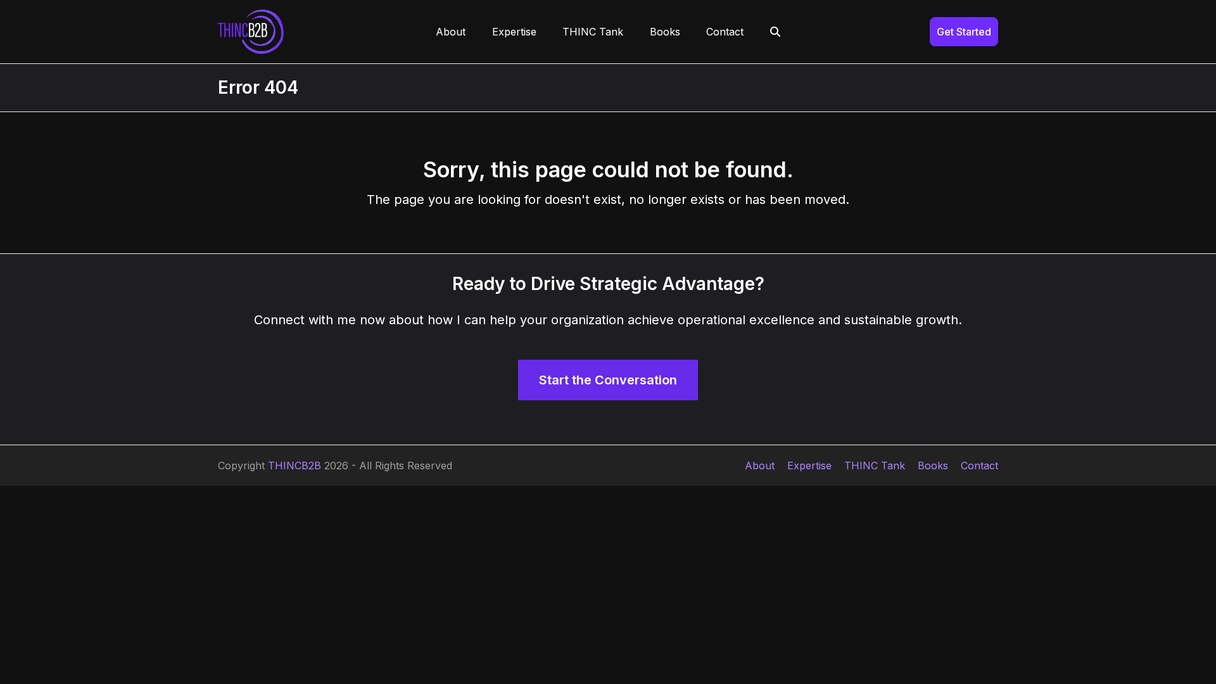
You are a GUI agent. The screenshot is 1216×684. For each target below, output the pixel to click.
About (760, 465)
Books (933, 465)
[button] (775, 31)
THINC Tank (874, 465)
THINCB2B (294, 465)
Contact (979, 465)
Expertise (809, 465)
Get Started (964, 31)
